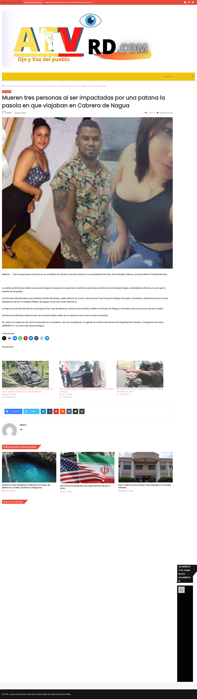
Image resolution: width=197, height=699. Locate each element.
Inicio (6, 86)
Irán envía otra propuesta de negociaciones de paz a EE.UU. (85, 487)
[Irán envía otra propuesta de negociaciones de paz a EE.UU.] (87, 467)
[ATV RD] (88, 38)
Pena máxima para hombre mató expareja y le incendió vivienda (144, 486)
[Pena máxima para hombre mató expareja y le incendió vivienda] (145, 467)
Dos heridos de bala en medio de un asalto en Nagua (139, 389)
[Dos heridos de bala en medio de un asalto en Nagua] (143, 374)
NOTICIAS (14, 86)
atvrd (9, 113)
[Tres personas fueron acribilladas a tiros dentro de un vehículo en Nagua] (86, 374)
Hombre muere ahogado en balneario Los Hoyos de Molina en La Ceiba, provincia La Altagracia (26, 486)
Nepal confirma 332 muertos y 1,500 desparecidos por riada (69, 2)
